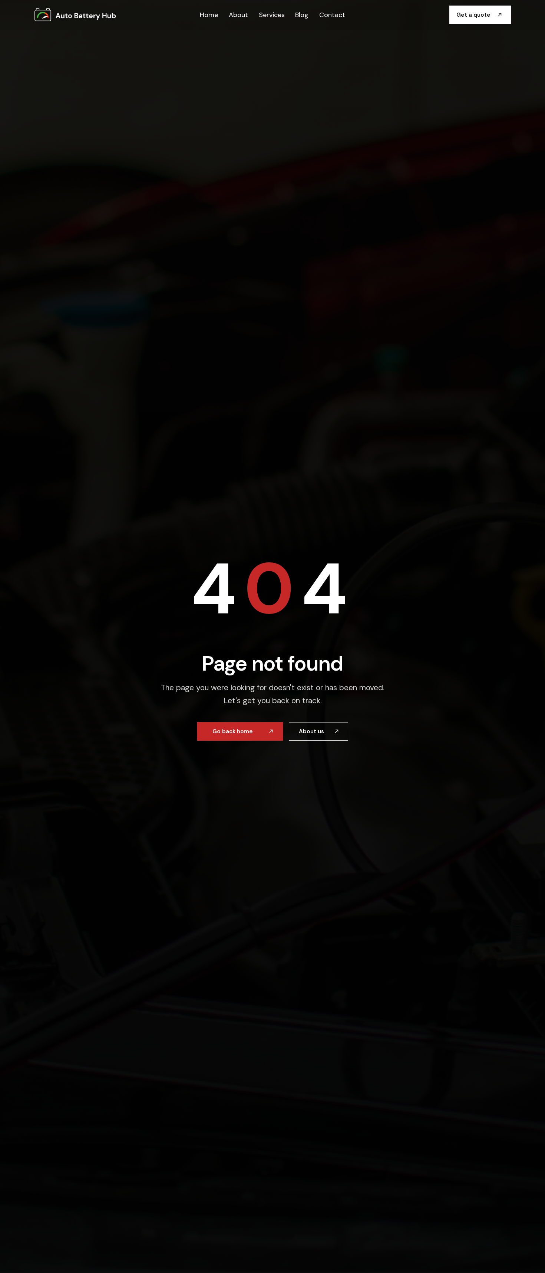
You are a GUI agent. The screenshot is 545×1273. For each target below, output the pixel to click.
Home (209, 14)
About (238, 14)
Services (272, 14)
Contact (332, 14)
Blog (301, 14)
